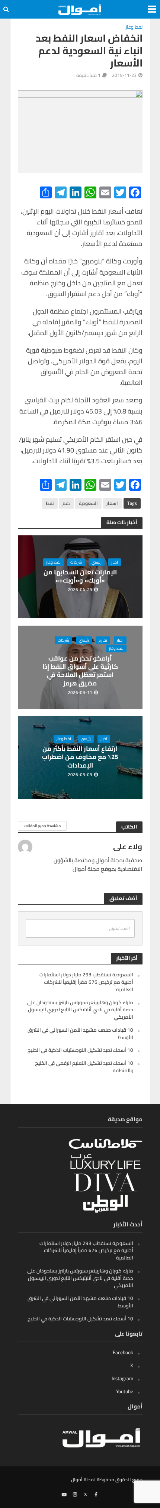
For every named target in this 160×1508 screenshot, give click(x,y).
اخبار (114, 562)
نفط (50, 503)
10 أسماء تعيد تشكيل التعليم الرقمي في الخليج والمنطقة (84, 1066)
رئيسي (97, 562)
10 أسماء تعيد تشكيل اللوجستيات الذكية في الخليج (80, 1050)
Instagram (122, 1378)
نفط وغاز (134, 27)
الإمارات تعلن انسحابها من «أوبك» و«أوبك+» (80, 576)
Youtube (124, 1391)
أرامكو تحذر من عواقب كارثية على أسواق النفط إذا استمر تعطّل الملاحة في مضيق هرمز (80, 671)
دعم (66, 503)
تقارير (103, 640)
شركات (76, 562)
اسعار (112, 503)
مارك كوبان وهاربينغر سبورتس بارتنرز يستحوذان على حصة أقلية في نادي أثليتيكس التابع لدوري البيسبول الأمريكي (80, 1010)
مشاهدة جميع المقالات (42, 825)
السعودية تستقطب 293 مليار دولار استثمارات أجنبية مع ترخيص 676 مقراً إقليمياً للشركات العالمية (86, 982)
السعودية (88, 503)
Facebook (123, 1352)
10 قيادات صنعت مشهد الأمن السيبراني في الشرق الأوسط (80, 1033)
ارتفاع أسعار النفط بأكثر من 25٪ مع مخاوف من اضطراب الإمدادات (80, 757)
